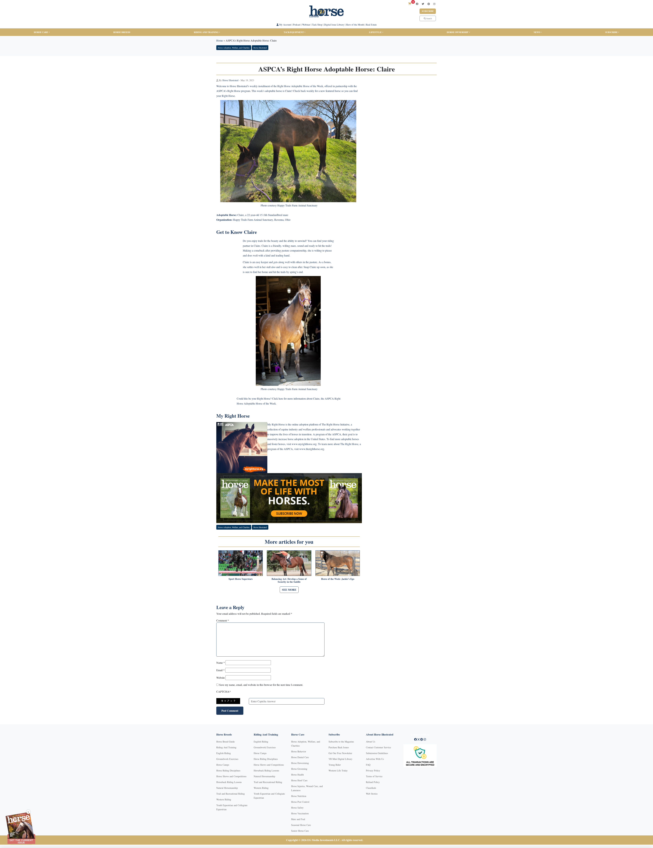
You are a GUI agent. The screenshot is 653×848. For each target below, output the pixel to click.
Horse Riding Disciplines (228, 770)
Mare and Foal (298, 819)
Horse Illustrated (260, 47)
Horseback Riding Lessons (229, 782)
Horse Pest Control (300, 801)
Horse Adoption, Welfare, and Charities (234, 47)
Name (220, 662)
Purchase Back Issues (339, 747)
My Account (285, 24)
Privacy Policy (373, 770)
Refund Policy (373, 782)
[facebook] (417, 3)
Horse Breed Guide (225, 741)
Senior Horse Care (300, 830)
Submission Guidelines (377, 753)
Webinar (306, 24)
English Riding (223, 753)
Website (220, 677)
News (537, 32)
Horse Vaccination (300, 813)
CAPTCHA (223, 691)
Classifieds (371, 787)
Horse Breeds (121, 32)
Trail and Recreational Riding (230, 793)
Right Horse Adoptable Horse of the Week (300, 86)
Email (220, 670)
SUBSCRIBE (611, 32)
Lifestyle (375, 32)
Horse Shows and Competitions (231, 776)
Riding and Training (206, 32)
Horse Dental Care (300, 757)
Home (219, 40)
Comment (222, 620)
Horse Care (41, 32)
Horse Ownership (457, 32)
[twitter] (423, 3)
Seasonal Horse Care (301, 825)
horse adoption (296, 439)
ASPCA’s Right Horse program (233, 91)
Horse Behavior (298, 751)
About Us (370, 741)
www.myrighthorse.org (304, 444)
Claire (288, 91)
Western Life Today (338, 770)
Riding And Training (226, 747)
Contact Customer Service (378, 747)
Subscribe (428, 11)
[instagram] (434, 3)
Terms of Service (374, 776)
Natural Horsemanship (227, 787)
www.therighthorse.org (311, 449)
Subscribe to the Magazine (341, 741)
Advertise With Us (375, 759)
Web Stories (372, 793)
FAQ (368, 764)
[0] (409, 3)
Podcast (296, 24)
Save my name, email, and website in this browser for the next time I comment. (261, 685)
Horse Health (297, 774)
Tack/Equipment (294, 32)
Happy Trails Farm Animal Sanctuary (253, 219)
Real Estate (371, 24)
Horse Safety (297, 807)
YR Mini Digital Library (340, 759)
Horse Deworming (300, 763)
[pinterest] (429, 3)
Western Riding (223, 799)
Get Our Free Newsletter (340, 753)
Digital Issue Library (334, 24)
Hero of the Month (355, 24)
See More (289, 590)
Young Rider (335, 764)
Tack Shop (317, 24)
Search (429, 18)
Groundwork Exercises (227, 759)
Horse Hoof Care (299, 780)
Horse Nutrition (298, 796)
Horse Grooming (299, 768)
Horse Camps (222, 764)
